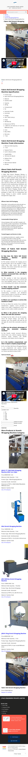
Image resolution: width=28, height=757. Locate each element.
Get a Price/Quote (6, 490)
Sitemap (4, 713)
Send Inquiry (15, 737)
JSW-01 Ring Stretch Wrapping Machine (13, 633)
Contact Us (4, 711)
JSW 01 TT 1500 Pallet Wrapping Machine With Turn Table (11, 471)
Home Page (4, 705)
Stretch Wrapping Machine (12, 17)
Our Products (5, 709)
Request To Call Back (6, 692)
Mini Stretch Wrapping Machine (11, 526)
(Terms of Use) (15, 747)
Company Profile (6, 707)
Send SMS (15, 740)
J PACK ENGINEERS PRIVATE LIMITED (15, 7)
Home (6, 14)
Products (7, 16)
